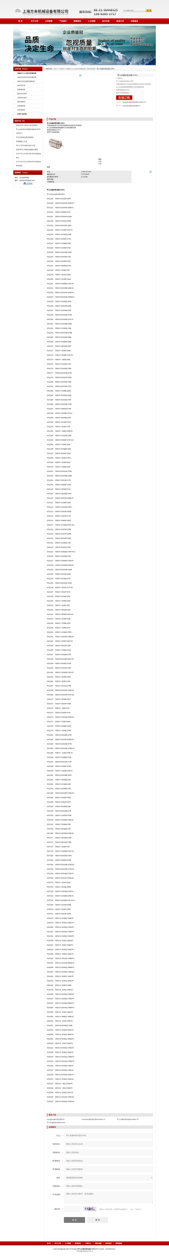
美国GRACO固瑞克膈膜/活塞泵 (27, 150)
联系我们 (78, 1243)
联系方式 (120, 21)
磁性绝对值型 (22, 94)
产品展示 (63, 21)
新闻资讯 (77, 21)
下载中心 (88, 1243)
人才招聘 (91, 21)
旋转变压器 (21, 85)
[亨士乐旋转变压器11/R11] (80, 95)
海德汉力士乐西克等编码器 (75, 69)
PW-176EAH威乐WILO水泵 (25, 145)
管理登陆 (119, 1243)
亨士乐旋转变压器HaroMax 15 (128, 1119)
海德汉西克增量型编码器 (26, 81)
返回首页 (108, 1243)
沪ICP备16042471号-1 (84, 1251)
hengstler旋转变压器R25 (131, 106)
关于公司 (34, 21)
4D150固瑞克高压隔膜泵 (25, 137)
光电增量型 (21, 110)
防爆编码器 (21, 89)
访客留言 (134, 21)
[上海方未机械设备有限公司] (84, 27)
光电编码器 (21, 106)
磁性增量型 (21, 102)
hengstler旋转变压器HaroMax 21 (134, 102)
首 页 (20, 21)
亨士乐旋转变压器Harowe (56, 1122)
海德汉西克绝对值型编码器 (26, 77)
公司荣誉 (49, 21)
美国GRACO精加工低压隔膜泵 (27, 125)
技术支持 (106, 21)
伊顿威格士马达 (21, 141)
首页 (55, 69)
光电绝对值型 (22, 98)
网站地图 (98, 1243)
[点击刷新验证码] (90, 1209)
